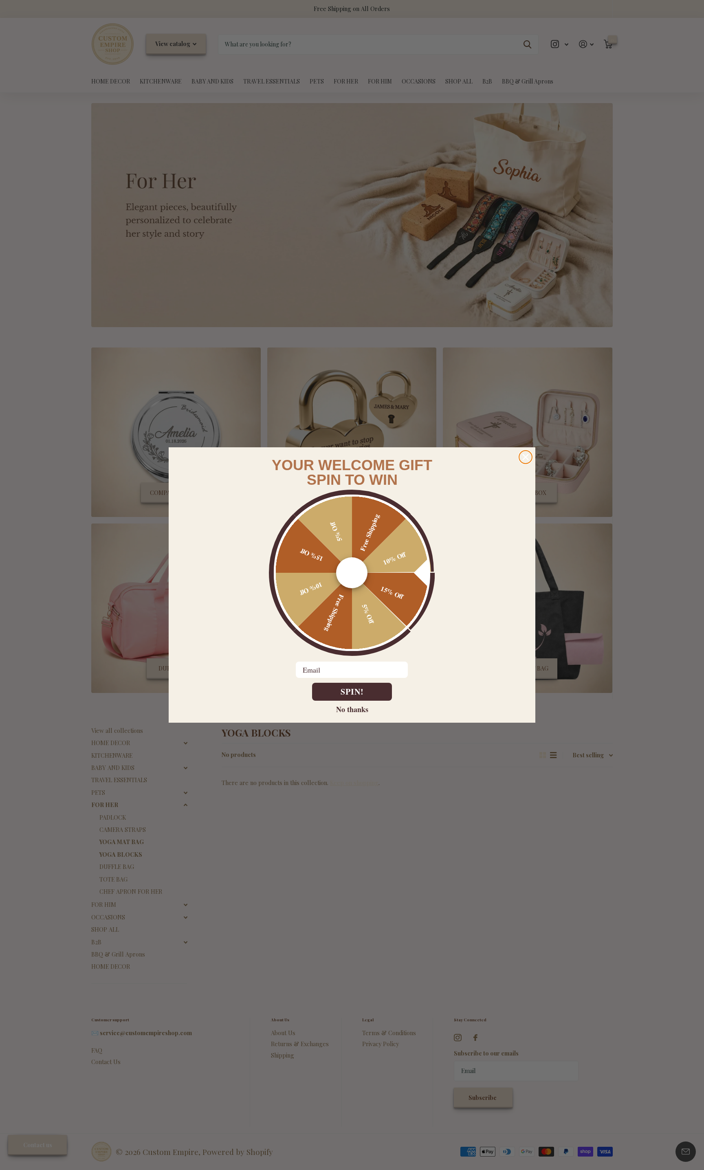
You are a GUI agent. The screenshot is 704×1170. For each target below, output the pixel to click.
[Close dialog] (525, 457)
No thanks (352, 709)
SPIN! (352, 691)
